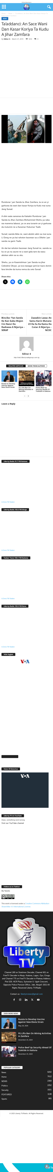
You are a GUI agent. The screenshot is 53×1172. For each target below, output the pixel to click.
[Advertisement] (26, 70)
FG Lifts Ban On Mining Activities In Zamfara (26, 389)
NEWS (4, 1081)
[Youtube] (38, 1000)
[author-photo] (26, 344)
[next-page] (28, 396)
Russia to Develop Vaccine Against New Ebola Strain (8, 385)
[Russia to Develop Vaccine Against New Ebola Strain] (9, 376)
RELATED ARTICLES (16, 366)
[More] (41, 107)
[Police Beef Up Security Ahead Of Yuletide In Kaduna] (44, 378)
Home (3, 13)
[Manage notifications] (46, 1166)
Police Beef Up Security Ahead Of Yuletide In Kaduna (43, 389)
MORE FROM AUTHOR (36, 366)
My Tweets (5, 891)
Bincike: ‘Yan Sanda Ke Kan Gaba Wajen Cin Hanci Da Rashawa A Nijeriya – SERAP (13, 324)
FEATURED (6, 1094)
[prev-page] (24, 396)
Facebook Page (10, 756)
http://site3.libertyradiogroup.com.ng (26, 357)
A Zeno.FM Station (8, 502)
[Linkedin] (32, 107)
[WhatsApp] (23, 107)
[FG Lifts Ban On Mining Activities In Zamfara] (26, 378)
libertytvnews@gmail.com (32, 994)
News (10, 13)
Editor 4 (7, 39)
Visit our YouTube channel (12, 823)
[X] (14, 107)
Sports (4, 1099)
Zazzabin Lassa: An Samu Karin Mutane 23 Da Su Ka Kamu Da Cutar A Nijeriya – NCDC (40, 324)
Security (5, 1090)
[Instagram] (21, 1000)
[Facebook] (5, 107)
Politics (4, 1086)
